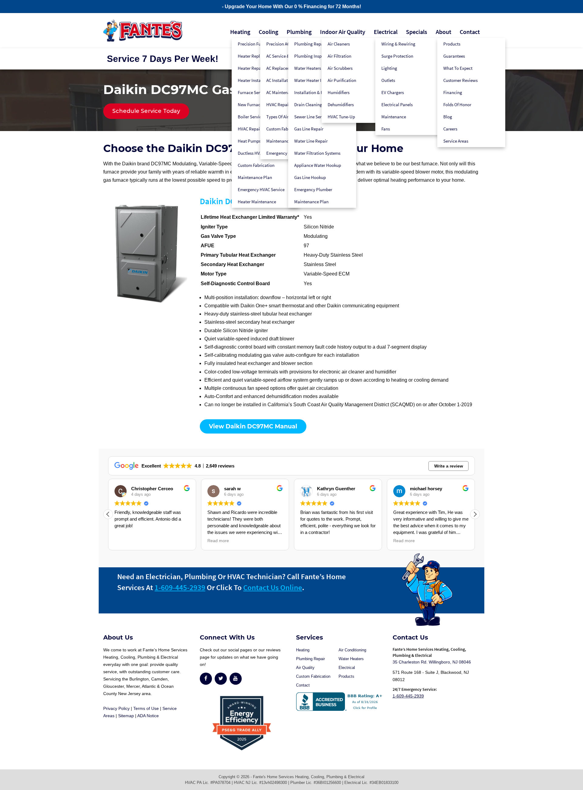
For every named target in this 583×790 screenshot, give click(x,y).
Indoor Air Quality (342, 31)
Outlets (388, 80)
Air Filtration (339, 56)
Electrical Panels (397, 104)
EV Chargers (392, 92)
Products (451, 44)
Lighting (389, 68)
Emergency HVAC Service (261, 189)
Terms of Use (146, 708)
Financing (452, 92)
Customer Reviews (460, 80)
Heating (240, 31)
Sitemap (126, 715)
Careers (450, 129)
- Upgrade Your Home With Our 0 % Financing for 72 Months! (291, 6)
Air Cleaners (339, 44)
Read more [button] (218, 540)
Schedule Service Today (146, 111)
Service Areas (455, 141)
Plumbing (299, 31)
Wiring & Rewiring (398, 44)
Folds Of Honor (457, 104)
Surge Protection (397, 56)
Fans (385, 129)
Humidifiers (338, 92)
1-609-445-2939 (180, 587)
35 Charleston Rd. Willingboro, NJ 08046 (432, 662)
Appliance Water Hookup (317, 165)
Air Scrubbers (340, 68)
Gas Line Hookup (310, 177)
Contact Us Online (272, 587)
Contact (470, 31)
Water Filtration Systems (317, 153)
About (443, 31)
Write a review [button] (448, 466)
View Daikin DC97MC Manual (253, 426)
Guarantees (454, 56)
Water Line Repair (311, 141)
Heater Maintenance (257, 201)
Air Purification (342, 80)
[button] (474, 514)
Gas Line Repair (308, 129)
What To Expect (457, 68)
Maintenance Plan (255, 177)
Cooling (268, 31)
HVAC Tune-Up (341, 117)
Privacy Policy (116, 708)
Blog (447, 117)
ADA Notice (148, 715)
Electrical (385, 31)
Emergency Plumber (313, 189)
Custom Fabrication (256, 165)
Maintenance (393, 117)
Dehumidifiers (341, 104)
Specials (416, 31)
